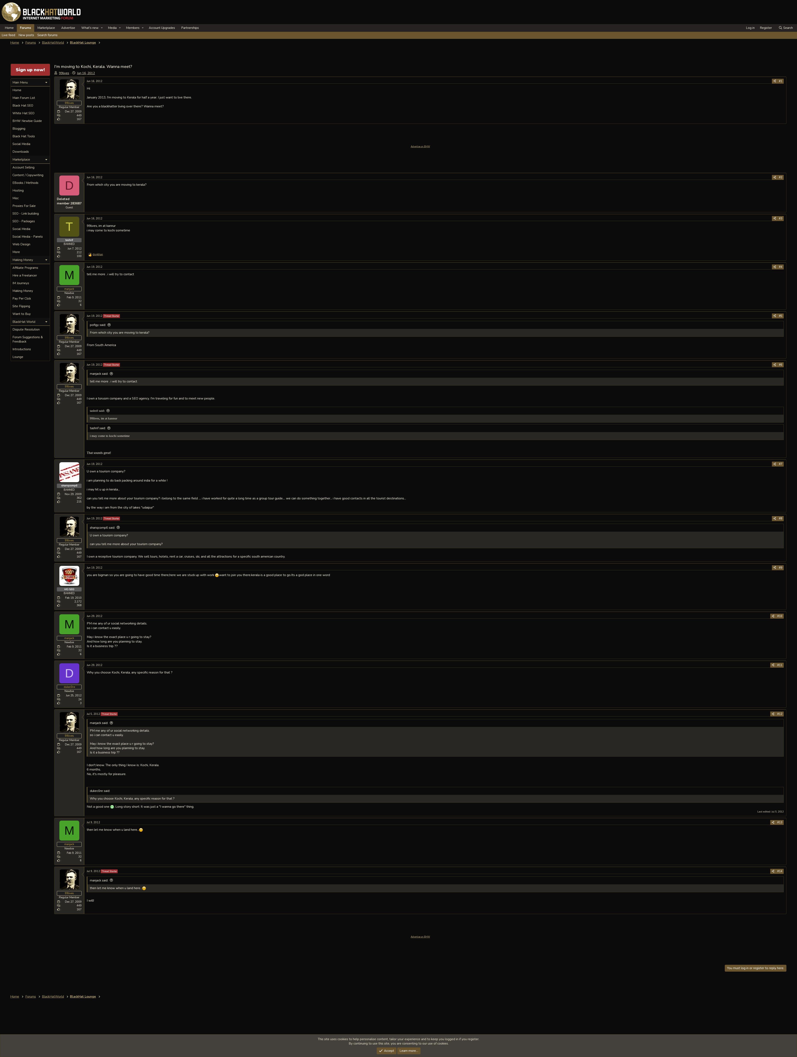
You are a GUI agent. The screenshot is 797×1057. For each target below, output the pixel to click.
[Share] (774, 81)
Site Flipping (21, 306)
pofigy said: (98, 325)
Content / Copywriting (27, 175)
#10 (779, 616)
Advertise (68, 28)
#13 (779, 822)
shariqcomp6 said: (102, 528)
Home (9, 28)
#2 (780, 177)
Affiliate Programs (25, 268)
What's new (90, 28)
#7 (780, 464)
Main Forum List (23, 98)
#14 (779, 871)
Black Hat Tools (23, 136)
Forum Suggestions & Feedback (27, 339)
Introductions (21, 349)
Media (112, 28)
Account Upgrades (162, 28)
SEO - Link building (25, 213)
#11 (779, 665)
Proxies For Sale (24, 206)
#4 (780, 267)
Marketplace (46, 28)
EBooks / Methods (25, 183)
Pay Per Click (21, 298)
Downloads (20, 152)
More (16, 252)
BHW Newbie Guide (27, 121)
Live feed (8, 35)
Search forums (47, 35)
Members (132, 28)
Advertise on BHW (420, 146)
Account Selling (23, 167)
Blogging (18, 129)
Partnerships (190, 28)
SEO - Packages (23, 221)
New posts (26, 35)
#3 (780, 218)
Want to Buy (21, 314)
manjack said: (99, 374)
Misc (15, 198)
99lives (64, 73)
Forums (25, 28)
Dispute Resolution (26, 329)
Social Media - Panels (27, 237)
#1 (780, 81)
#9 (780, 568)
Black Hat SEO (22, 105)
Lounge (17, 357)
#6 (780, 365)
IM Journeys (20, 283)
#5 (780, 316)
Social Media (21, 144)
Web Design (21, 244)
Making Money (22, 291)
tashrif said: (97, 410)
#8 (780, 518)
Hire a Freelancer (24, 275)
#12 (779, 714)
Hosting (18, 190)
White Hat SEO (23, 113)
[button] (102, 28)
